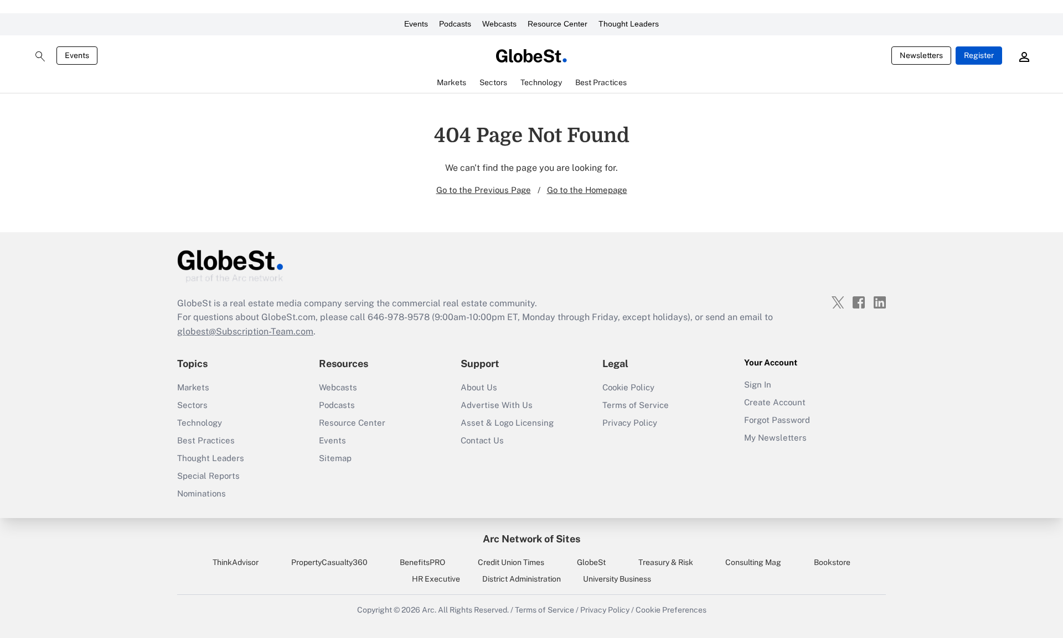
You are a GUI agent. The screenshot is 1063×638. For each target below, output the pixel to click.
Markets (193, 387)
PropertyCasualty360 (329, 562)
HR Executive (436, 578)
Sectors (192, 405)
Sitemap (335, 458)
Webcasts (499, 23)
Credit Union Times (511, 562)
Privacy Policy (629, 422)
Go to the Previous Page (483, 190)
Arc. (429, 609)
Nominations (201, 493)
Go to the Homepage (587, 190)
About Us (479, 387)
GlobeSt (591, 562)
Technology (199, 422)
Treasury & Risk (665, 562)
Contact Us (482, 440)
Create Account (775, 402)
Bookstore (832, 562)
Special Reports (208, 475)
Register (979, 55)
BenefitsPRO (422, 562)
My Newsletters (775, 437)
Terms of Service (635, 405)
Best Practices (206, 440)
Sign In (757, 384)
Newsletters (921, 55)
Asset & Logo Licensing (507, 422)
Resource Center (557, 23)
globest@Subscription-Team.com (245, 331)
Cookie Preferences (671, 609)
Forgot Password (777, 420)
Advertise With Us (497, 405)
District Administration (521, 578)
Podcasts (455, 23)
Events (416, 23)
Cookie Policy (628, 387)
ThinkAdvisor (236, 562)
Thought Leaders (628, 23)
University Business (617, 578)
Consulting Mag (753, 562)
